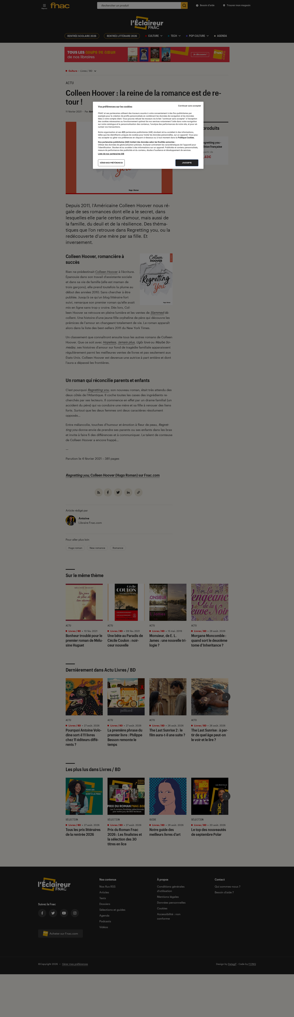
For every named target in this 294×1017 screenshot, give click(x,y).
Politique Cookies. (185, 137)
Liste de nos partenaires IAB (111, 154)
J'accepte (187, 163)
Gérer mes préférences (111, 163)
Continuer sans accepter (189, 106)
